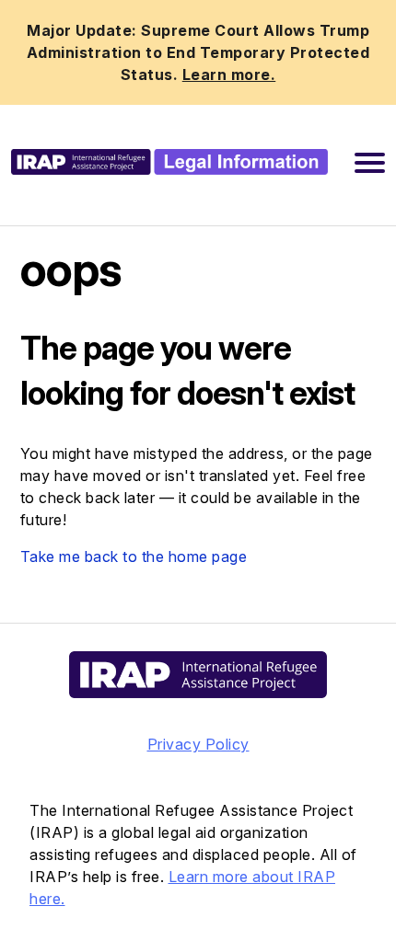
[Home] (169, 162)
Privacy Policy (198, 744)
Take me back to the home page (134, 556)
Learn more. (229, 74)
